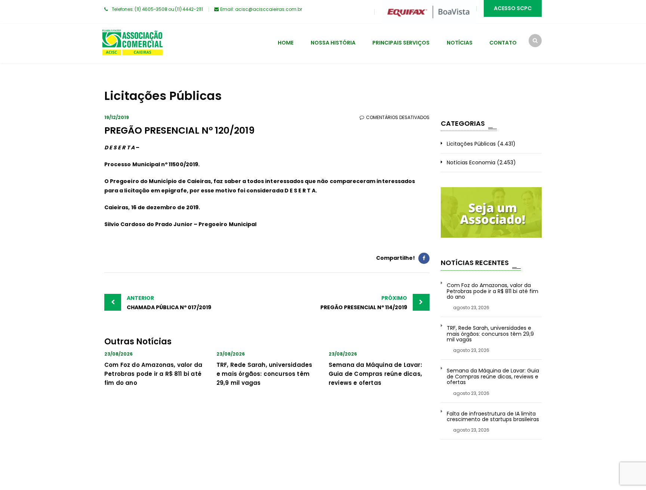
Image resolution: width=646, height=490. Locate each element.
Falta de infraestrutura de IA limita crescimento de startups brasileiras (493, 417)
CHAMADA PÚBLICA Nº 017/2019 (169, 302)
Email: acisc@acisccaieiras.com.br (261, 9)
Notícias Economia (471, 162)
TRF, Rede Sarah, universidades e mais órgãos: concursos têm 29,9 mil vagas (264, 374)
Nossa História (333, 42)
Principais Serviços (401, 42)
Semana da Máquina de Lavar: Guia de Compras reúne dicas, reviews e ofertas (375, 374)
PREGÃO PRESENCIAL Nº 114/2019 (363, 302)
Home (285, 42)
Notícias (460, 42)
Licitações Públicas (471, 143)
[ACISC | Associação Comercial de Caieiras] (132, 43)
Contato (503, 42)
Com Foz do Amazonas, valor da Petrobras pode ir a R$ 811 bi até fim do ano (153, 374)
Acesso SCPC (513, 8)
